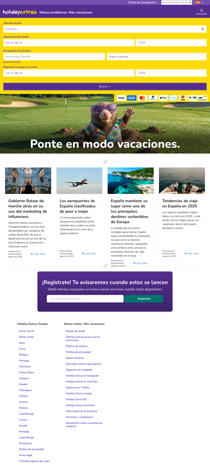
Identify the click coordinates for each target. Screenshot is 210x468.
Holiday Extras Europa (79, 393)
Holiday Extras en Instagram (82, 375)
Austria (23, 402)
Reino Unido (26, 337)
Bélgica (23, 354)
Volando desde (12, 23)
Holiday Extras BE (76, 399)
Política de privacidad (31, 449)
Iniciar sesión (26, 331)
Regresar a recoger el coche (20, 67)
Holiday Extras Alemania (80, 405)
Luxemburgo (26, 413)
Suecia (23, 419)
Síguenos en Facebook (79, 369)
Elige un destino (116, 51)
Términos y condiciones (79, 417)
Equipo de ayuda (75, 331)
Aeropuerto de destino (17, 51)
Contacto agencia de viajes (34, 461)
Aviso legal (25, 455)
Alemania (24, 366)
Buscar (103, 86)
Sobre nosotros (75, 358)
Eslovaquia (25, 390)
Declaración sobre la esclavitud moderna (84, 424)
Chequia (24, 378)
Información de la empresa (81, 411)
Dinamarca (25, 443)
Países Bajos (26, 372)
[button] (69, 42)
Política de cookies (77, 346)
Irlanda (23, 425)
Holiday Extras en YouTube (81, 381)
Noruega (24, 431)
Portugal (24, 360)
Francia (23, 396)
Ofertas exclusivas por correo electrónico (83, 338)
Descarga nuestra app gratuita (83, 364)
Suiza (22, 348)
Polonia (23, 408)
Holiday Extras (20, 12)
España (23, 384)
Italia (22, 343)
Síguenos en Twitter (78, 387)
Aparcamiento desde (16, 37)
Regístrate (144, 299)
